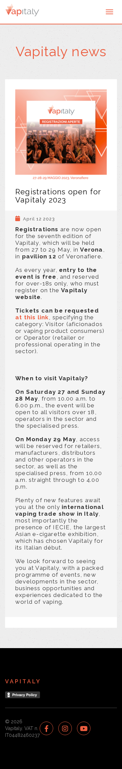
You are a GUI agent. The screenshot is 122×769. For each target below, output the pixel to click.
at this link (32, 317)
